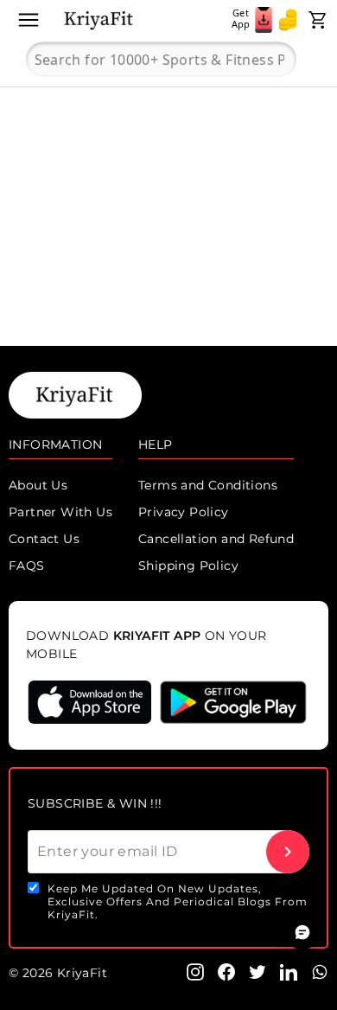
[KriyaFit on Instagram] (195, 971)
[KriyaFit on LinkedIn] (288, 971)
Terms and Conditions (207, 485)
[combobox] (161, 59)
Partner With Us (60, 512)
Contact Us (44, 539)
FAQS (27, 565)
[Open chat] (302, 932)
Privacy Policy (183, 512)
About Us (38, 485)
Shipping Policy (188, 565)
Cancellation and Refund (216, 539)
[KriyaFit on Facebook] (226, 971)
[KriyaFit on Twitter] (257, 971)
